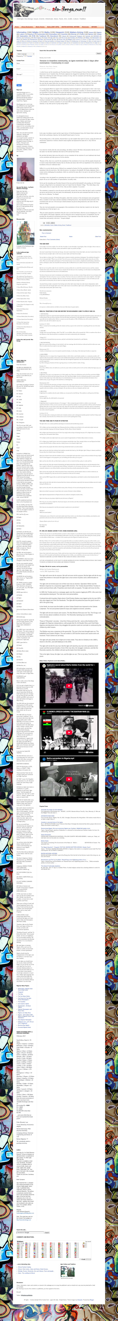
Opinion (90, 34)
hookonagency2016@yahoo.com (25, 1213)
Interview (87, 36)
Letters (22, 34)
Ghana (72, 44)
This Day (20, 994)
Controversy (27, 38)
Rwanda (39, 46)
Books (37, 44)
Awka (47, 42)
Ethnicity (73, 34)
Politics (82, 34)
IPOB (33, 36)
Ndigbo (35, 32)
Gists (55, 39)
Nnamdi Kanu (89, 42)
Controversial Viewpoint (75, 36)
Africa (23, 41)
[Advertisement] (70, 117)
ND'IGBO (94, 27)
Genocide (48, 39)
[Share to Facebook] (52, 223)
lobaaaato (79, 1300)
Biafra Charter (40, 27)
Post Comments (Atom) (53, 239)
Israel (82, 42)
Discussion (64, 38)
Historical (30, 34)
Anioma (29, 41)
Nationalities (24, 36)
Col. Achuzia (52, 44)
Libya (81, 44)
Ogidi (96, 42)
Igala (65, 42)
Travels (31, 42)
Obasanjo (30, 46)
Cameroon (53, 42)
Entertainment (33, 39)
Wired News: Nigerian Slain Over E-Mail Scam (25, 989)
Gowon (84, 39)
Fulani (68, 44)
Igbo (51, 38)
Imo (69, 42)
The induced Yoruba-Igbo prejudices (50, 866)
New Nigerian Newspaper (24, 1019)
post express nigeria (23, 1003)
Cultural (64, 36)
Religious (70, 39)
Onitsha (25, 39)
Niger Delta (91, 39)
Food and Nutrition (49, 41)
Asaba (42, 42)
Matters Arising (76, 32)
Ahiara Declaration (27, 27)
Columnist (64, 34)
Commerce (78, 39)
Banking (24, 44)
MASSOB (96, 36)
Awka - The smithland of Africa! (26, 1273)
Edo (64, 44)
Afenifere (80, 38)
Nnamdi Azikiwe (60, 41)
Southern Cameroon (22, 42)
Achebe (37, 42)
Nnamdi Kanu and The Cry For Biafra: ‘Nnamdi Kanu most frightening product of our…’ (64, 859)
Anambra (72, 38)
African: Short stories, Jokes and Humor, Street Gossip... (33, 1269)
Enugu (60, 42)
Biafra (47, 32)
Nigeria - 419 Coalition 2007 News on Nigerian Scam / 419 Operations (26, 1016)
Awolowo (35, 41)
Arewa (45, 38)
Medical (86, 44)
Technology (83, 41)
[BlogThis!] (49, 223)
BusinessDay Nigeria (23, 1025)
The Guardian (21, 1001)
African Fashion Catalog (24, 1267)
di (42, 46)
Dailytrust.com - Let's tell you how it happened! (26, 1022)
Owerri (68, 41)
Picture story (62, 39)
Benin (41, 41)
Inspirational (75, 42)
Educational (54, 36)
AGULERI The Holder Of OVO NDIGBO (51, 809)
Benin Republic (31, 44)
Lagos (18, 41)
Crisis (57, 38)
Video (89, 41)
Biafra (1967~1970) (53, 27)
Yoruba (99, 34)
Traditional (42, 36)
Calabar (42, 44)
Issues (91, 32)
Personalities (53, 34)
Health (77, 44)
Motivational (91, 44)
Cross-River (59, 44)
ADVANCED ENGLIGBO (47, 816)
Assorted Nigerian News (24, 1027)
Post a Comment (46, 233)
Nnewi (98, 39)
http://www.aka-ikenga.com (24, 1220)
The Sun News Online (24, 996)
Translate (29, 56)
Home (17, 27)
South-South (96, 41)
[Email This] (47, 223)
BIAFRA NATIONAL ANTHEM (70, 27)
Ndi (97, 44)
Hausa (18, 39)
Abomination (95, 38)
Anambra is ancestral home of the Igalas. (52, 822)
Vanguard (20, 992)
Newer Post (43, 236)
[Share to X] (50, 223)
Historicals (85, 27)
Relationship (75, 41)
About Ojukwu (37, 38)
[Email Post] (43, 222)
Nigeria (99, 32)
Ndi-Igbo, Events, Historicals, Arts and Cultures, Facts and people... (36, 1271)
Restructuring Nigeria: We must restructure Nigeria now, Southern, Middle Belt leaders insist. (65, 828)
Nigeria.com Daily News (24, 1012)
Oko (34, 46)
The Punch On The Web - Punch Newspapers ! (25, 999)
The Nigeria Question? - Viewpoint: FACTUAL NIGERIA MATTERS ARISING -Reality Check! (66, 847)
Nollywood (24, 46)
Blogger (92, 1300)
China (46, 44)
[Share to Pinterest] (54, 223)
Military (88, 38)
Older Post (98, 236)
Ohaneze (19, 38)
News (41, 39)
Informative (21, 32)
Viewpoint (59, 32)
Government (41, 34)
